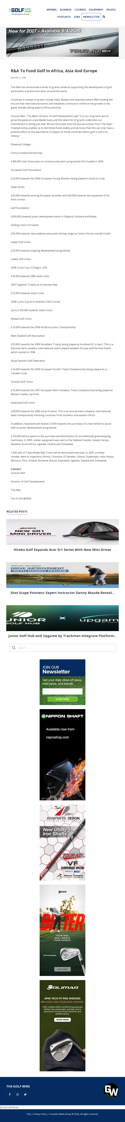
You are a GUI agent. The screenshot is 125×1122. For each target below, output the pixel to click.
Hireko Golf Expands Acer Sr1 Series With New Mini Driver (62, 549)
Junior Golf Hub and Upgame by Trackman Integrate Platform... (62, 635)
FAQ (29, 1114)
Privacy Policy (40, 1114)
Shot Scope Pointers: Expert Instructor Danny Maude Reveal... (63, 592)
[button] (104, 16)
